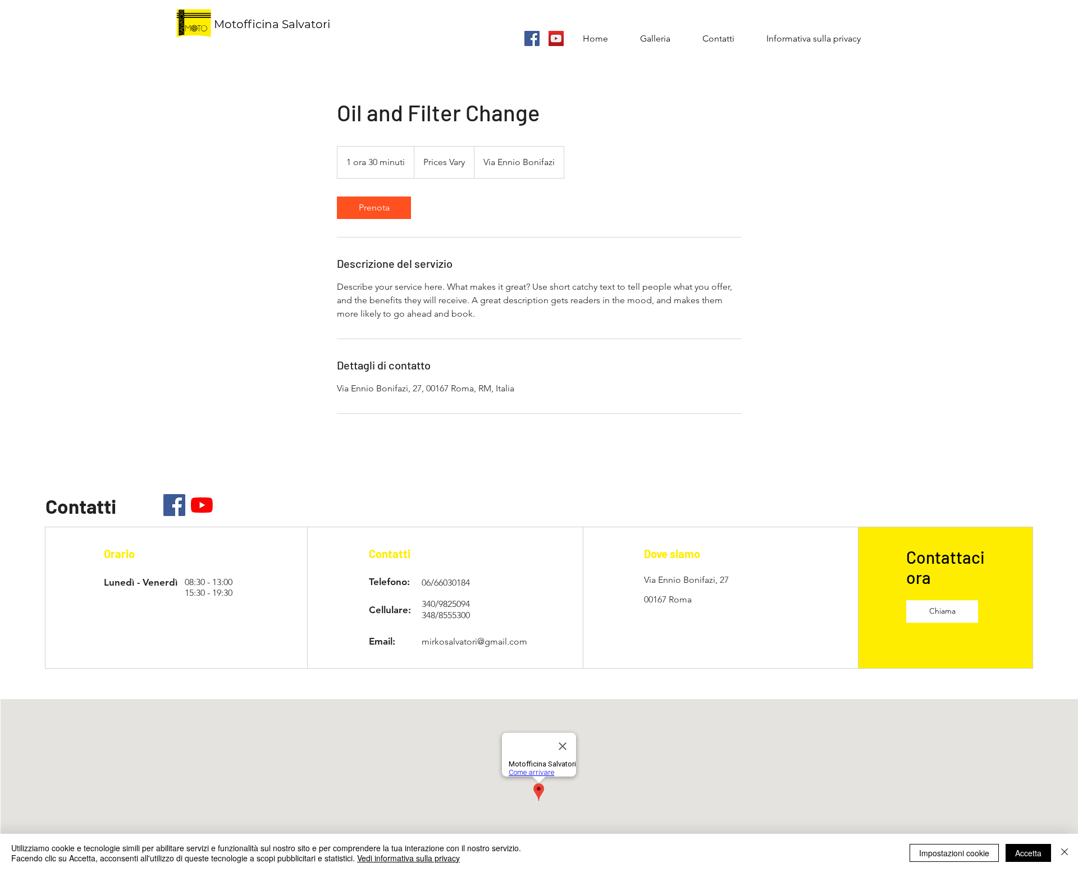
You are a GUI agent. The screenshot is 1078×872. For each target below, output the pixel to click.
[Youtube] (202, 505)
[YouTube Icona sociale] (556, 38)
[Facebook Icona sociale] (532, 38)
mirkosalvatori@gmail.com (474, 641)
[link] (374, 208)
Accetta (1028, 853)
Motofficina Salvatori (272, 24)
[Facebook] (174, 505)
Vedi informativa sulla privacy (408, 858)
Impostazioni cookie (954, 853)
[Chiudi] (1064, 853)
